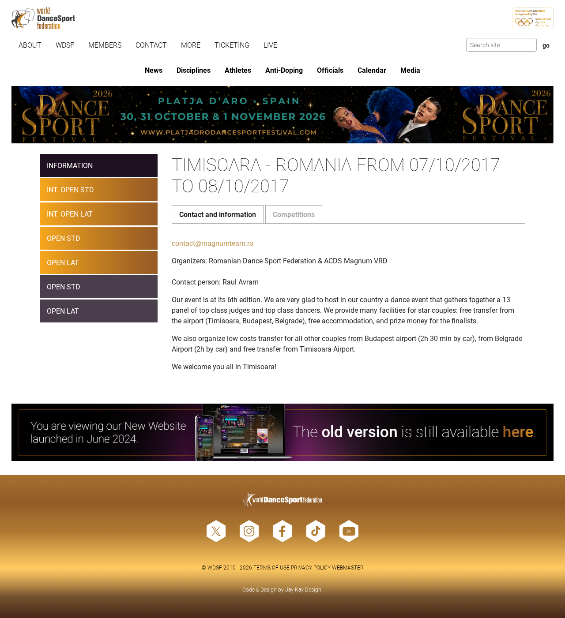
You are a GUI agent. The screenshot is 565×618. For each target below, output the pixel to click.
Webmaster (348, 567)
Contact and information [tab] (217, 214)
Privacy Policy (311, 567)
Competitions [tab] (294, 214)
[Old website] (282, 432)
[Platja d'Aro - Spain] (282, 114)
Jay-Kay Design (303, 589)
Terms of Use (271, 567)
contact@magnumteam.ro (212, 242)
